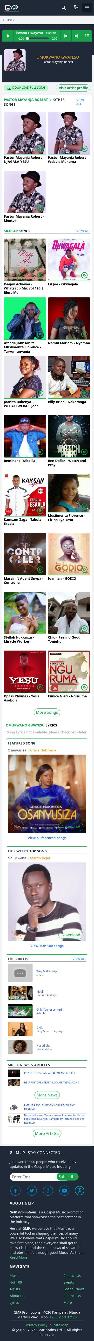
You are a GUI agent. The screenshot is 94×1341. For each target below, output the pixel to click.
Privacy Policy (36, 1325)
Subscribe (68, 1176)
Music (14, 1275)
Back (10, 20)
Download (70, 827)
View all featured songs (47, 838)
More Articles (47, 1133)
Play (17, 827)
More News (47, 1095)
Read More (18, 1257)
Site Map (61, 1325)
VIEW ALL (80, 102)
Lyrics (14, 1302)
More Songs (47, 712)
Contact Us (72, 1275)
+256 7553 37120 (63, 1317)
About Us (17, 1295)
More (67, 1302)
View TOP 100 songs (47, 945)
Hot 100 (16, 1282)
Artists (15, 1289)
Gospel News (73, 1289)
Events (68, 1282)
